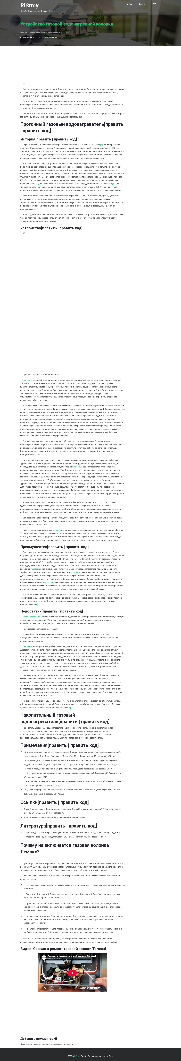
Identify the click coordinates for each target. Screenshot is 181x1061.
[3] (113, 183)
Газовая (26, 89)
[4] (39, 206)
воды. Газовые (48, 582)
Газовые (27, 646)
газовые (56, 530)
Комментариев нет (50, 37)
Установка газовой (32, 616)
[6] (69, 707)
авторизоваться (66, 1044)
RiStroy (29, 5)
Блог (154, 4)
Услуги (142, 4)
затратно (76, 572)
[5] (103, 505)
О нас (129, 4)
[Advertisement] (72, 63)
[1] (101, 144)
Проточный (28, 380)
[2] (38, 183)
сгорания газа (78, 493)
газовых (78, 467)
